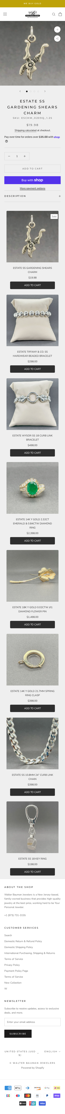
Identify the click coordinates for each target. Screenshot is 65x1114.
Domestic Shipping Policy (18, 947)
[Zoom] (57, 29)
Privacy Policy (12, 965)
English (50, 1051)
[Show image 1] (27, 91)
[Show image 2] (30, 91)
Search (8, 935)
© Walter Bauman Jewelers (32, 1063)
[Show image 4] (38, 91)
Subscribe (18, 1033)
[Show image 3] (34, 91)
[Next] (45, 91)
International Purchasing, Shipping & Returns (29, 953)
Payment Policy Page (16, 971)
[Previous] (20, 91)
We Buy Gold (32, 3)
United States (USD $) (20, 1053)
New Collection (12, 982)
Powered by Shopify (32, 1067)
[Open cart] (60, 14)
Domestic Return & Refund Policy (23, 941)
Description (15, 196)
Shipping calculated (25, 130)
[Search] (53, 14)
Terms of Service (13, 959)
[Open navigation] (5, 14)
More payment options (32, 188)
